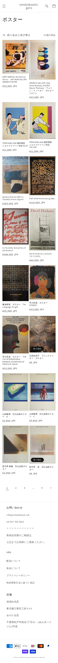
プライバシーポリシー (18, 575)
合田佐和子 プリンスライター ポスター (41, 357)
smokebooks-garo (25, 657)
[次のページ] (50, 487)
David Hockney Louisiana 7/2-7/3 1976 (40, 254)
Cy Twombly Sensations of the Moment (14, 249)
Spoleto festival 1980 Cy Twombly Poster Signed (13, 198)
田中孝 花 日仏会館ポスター (41, 468)
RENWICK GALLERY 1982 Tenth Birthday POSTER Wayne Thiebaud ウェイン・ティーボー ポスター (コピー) (41, 88)
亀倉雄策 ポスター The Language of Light (14, 305)
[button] (4, 6)
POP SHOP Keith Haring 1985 (42, 198)
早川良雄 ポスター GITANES (39, 304)
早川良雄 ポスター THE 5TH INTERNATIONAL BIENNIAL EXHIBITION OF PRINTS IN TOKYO (14, 360)
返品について (13, 568)
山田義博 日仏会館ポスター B (14, 415)
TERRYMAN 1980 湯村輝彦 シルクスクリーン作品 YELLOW (41, 144)
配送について (13, 560)
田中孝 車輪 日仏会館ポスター (14, 467)
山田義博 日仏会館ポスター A (41, 415)
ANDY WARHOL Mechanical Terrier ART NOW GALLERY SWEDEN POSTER (14, 79)
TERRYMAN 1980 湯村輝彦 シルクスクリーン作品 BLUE (15, 144)
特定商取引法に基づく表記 (20, 582)
